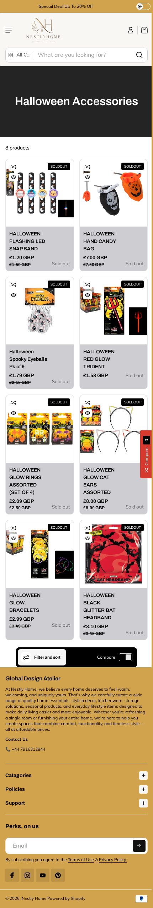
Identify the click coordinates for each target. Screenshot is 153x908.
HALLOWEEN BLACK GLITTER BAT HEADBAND (99, 606)
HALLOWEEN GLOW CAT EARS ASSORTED (99, 481)
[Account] (131, 30)
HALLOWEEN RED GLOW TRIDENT (99, 359)
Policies (15, 782)
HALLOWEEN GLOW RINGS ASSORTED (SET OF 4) (25, 481)
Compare (106, 657)
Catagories (18, 768)
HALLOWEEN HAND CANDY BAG (99, 241)
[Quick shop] (13, 177)
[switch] (125, 657)
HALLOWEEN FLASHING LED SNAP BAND (27, 241)
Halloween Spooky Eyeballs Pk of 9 (28, 359)
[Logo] (42, 30)
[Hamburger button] (9, 30)
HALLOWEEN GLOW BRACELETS (25, 603)
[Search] (139, 55)
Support (15, 796)
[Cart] (143, 30)
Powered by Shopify (66, 891)
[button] (135, 839)
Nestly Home (34, 891)
